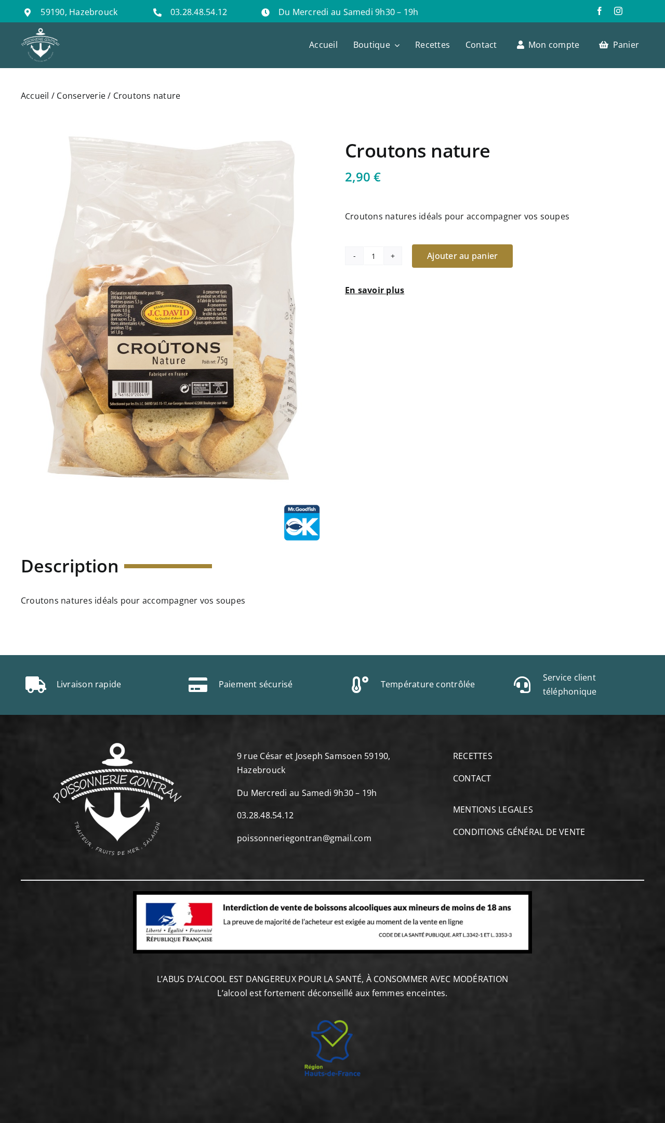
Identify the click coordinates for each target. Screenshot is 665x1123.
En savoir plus (374, 290)
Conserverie (81, 95)
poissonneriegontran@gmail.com (304, 838)
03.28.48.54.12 (198, 12)
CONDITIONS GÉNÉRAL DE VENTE (519, 832)
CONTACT (472, 778)
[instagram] (618, 11)
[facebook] (599, 11)
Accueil (35, 95)
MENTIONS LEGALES (493, 809)
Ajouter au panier (462, 256)
